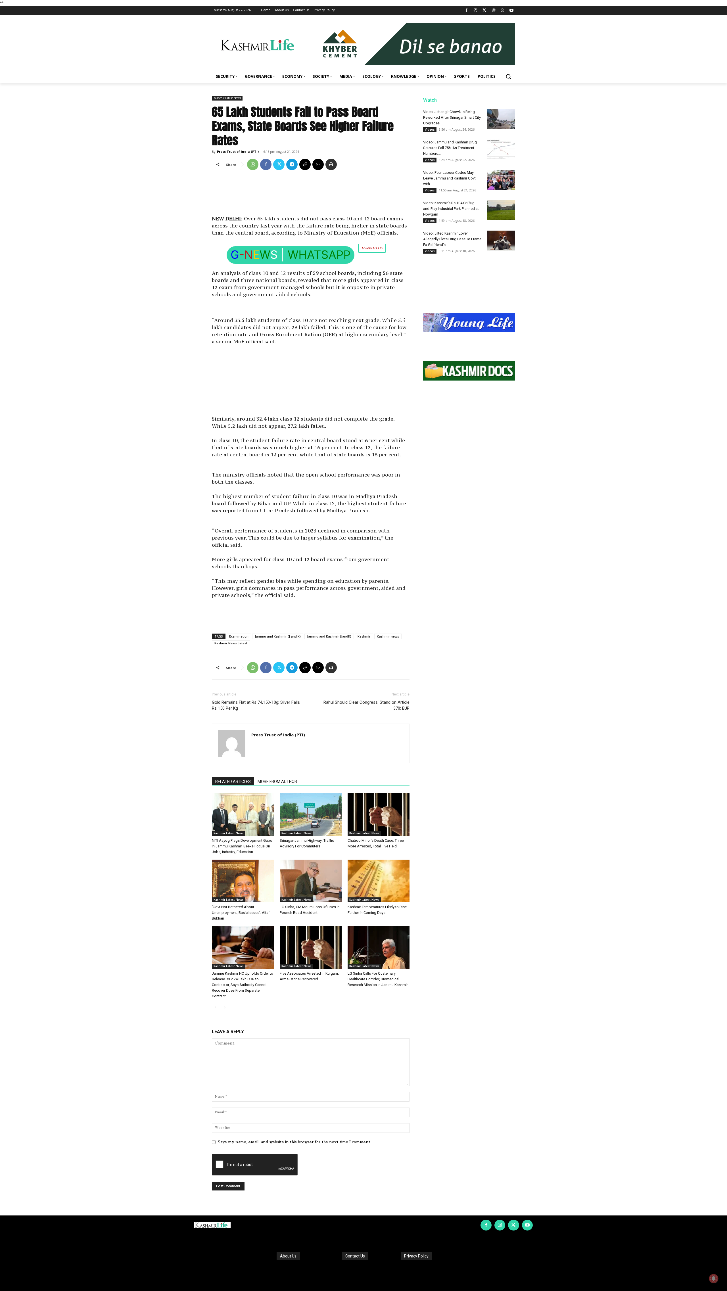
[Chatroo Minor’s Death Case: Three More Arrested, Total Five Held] (379, 814)
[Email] (318, 164)
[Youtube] (511, 10)
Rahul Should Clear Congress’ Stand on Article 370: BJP (366, 705)
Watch (430, 100)
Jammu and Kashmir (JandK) (329, 636)
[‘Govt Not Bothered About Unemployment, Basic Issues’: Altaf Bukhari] (243, 881)
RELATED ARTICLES (233, 781)
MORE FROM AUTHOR (277, 781)
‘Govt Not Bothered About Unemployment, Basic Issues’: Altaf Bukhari (241, 912)
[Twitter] (484, 10)
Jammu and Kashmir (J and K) (278, 636)
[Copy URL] (305, 164)
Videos (430, 129)
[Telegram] (292, 164)
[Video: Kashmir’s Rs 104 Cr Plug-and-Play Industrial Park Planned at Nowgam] (501, 210)
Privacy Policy (416, 1256)
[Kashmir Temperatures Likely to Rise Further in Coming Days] (379, 881)
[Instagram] (475, 10)
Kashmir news (388, 636)
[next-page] (224, 1007)
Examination (238, 636)
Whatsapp (319, 255)
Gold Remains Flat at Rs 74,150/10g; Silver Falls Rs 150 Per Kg (256, 705)
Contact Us (355, 1256)
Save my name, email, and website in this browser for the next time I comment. (294, 1142)
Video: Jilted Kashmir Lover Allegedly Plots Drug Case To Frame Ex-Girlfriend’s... (452, 239)
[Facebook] (466, 10)
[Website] (493, 10)
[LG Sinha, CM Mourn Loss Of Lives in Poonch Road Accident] (311, 881)
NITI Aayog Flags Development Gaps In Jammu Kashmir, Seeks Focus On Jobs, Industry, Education (242, 846)
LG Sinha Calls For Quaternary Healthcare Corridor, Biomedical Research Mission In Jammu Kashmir (378, 979)
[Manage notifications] (713, 1278)
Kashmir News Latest (230, 643)
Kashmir (364, 636)
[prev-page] (215, 1007)
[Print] (331, 164)
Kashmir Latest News (227, 98)
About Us (288, 1256)
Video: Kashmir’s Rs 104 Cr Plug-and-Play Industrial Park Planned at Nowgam (451, 208)
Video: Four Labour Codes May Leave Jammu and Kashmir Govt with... (449, 178)
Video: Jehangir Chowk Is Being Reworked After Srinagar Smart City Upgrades (452, 117)
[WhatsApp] (502, 10)
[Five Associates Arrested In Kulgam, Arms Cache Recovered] (311, 947)
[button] (508, 76)
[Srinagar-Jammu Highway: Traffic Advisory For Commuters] (311, 814)
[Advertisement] (310, 195)
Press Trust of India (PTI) (238, 151)
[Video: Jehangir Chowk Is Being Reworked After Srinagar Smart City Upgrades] (501, 119)
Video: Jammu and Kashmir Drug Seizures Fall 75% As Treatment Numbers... (450, 148)
